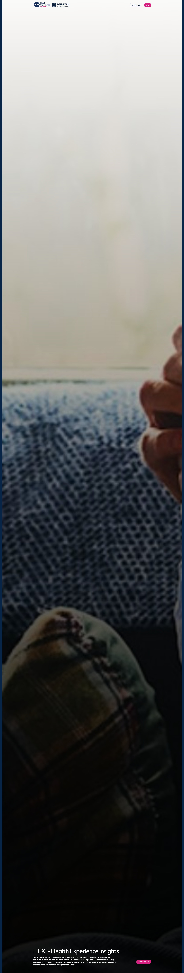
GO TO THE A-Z (144, 962)
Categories (136, 5)
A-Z (147, 5)
